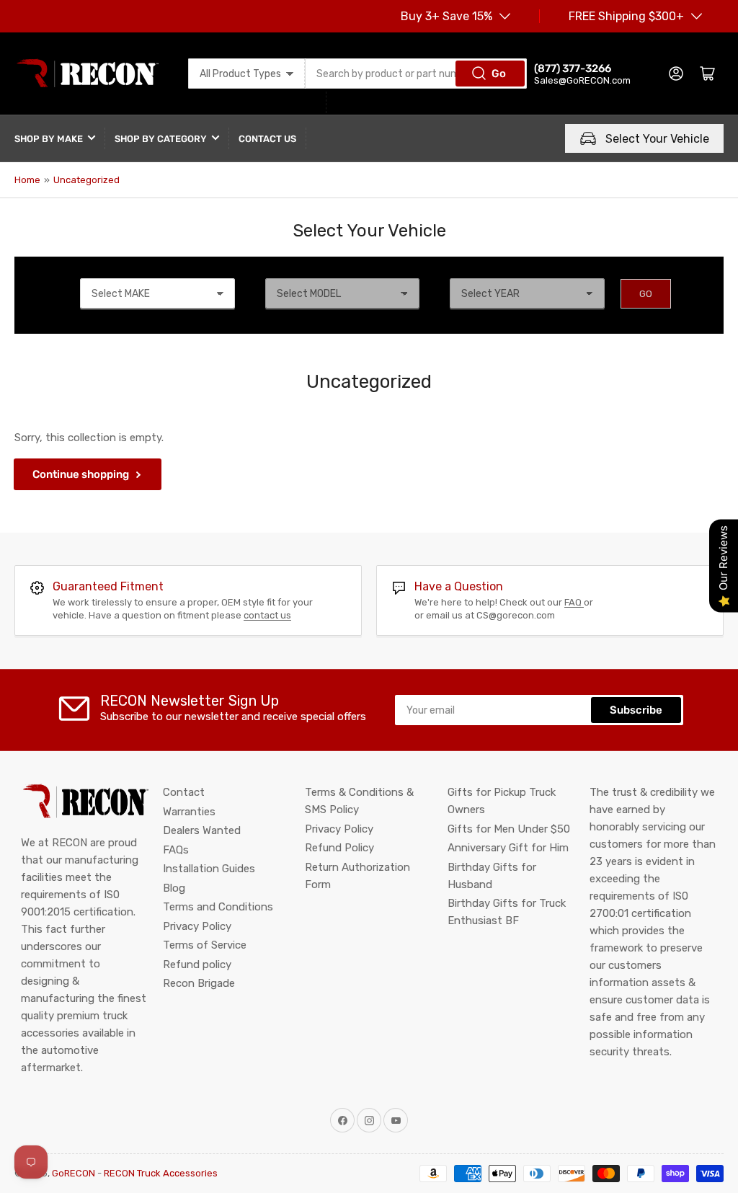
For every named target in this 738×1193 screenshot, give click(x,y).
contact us (267, 615)
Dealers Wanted (202, 830)
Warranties (189, 811)
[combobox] (415, 73)
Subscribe (636, 710)
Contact (184, 792)
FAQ (574, 602)
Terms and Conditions (218, 906)
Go (499, 73)
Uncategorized (86, 179)
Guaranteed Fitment (108, 586)
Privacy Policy (197, 926)
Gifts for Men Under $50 (509, 828)
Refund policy (197, 964)
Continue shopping (80, 474)
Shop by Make (48, 138)
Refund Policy (339, 847)
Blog (174, 888)
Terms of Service (204, 945)
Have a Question (458, 586)
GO (645, 293)
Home (27, 179)
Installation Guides (209, 868)
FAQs (176, 849)
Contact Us (267, 138)
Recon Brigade (199, 983)
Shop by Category (161, 138)
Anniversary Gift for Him (508, 847)
